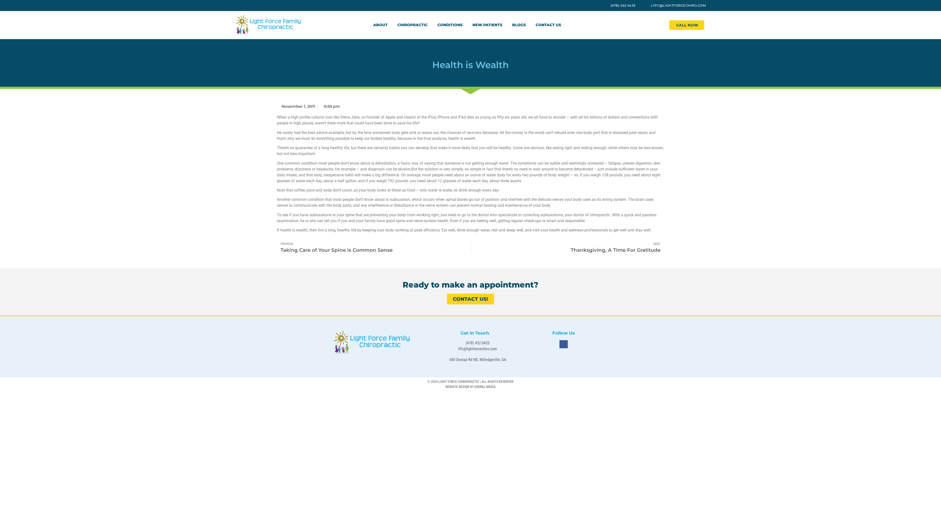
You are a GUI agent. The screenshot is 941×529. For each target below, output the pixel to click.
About (380, 25)
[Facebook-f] (563, 344)
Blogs (519, 25)
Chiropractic (412, 25)
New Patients (487, 25)
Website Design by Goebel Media (470, 387)
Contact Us (548, 25)
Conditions (450, 25)
